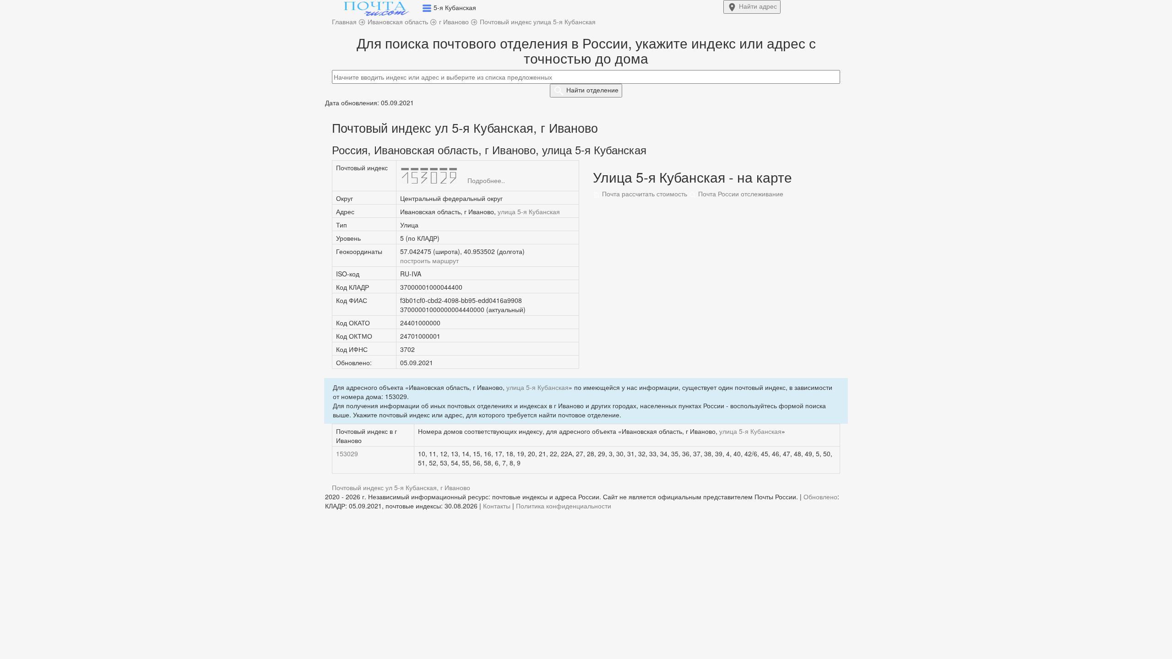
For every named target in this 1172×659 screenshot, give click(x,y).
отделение (592, 89)
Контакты (496, 505)
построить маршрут (429, 260)
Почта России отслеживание (739, 193)
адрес (758, 6)
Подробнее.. (486, 180)
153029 (347, 453)
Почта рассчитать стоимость (643, 193)
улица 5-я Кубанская (529, 211)
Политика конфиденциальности (563, 505)
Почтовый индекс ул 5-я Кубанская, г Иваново (401, 487)
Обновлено (820, 496)
